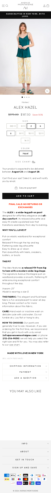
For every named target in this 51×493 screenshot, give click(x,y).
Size (25, 121)
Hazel (25, 153)
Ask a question (25, 378)
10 (30, 133)
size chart (14, 344)
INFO (25, 443)
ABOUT (24, 451)
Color (25, 148)
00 (11, 126)
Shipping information (25, 366)
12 (40, 133)
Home (25, 102)
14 (25, 140)
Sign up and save (25, 468)
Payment (26, 372)
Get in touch (24, 460)
